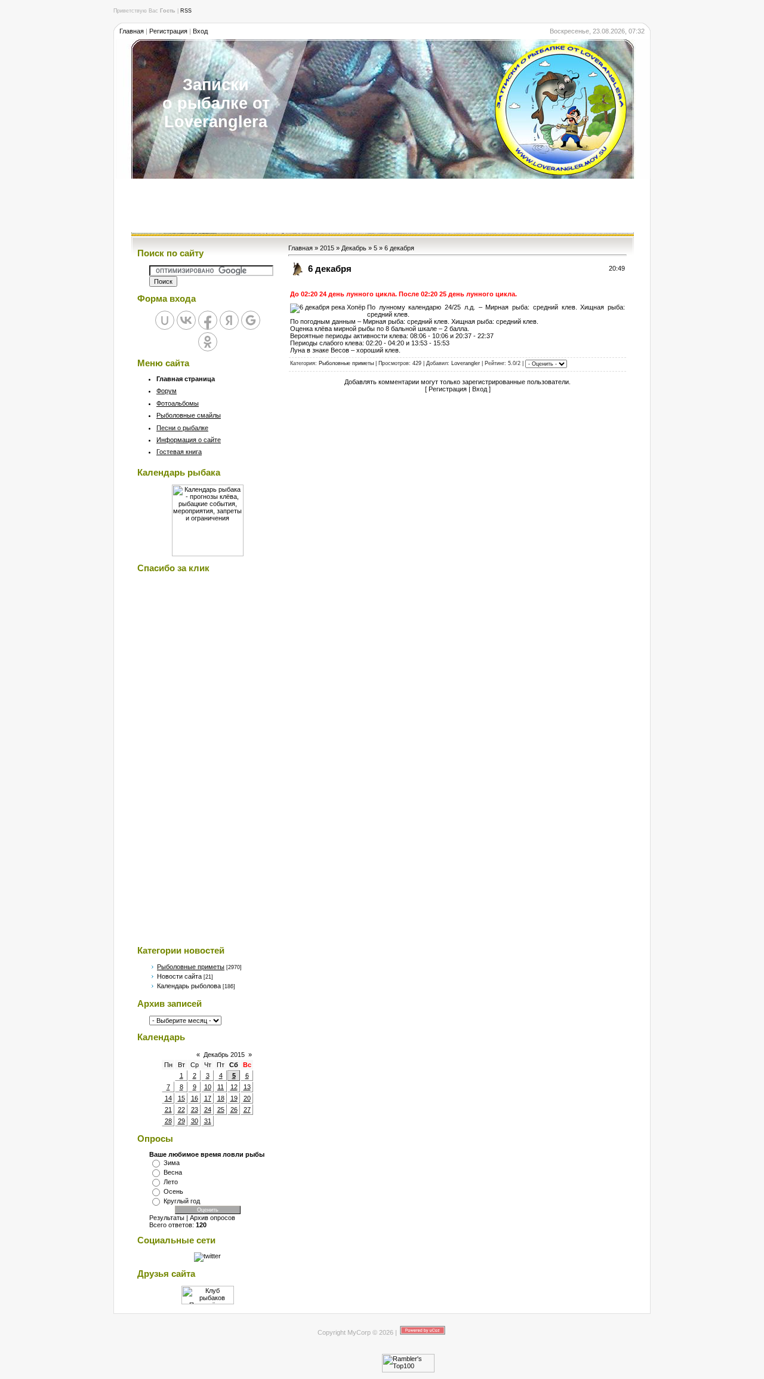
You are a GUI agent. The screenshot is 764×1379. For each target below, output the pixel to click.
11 (220, 1086)
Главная (131, 31)
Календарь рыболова (189, 985)
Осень (173, 1191)
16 (194, 1098)
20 (247, 1098)
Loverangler (465, 364)
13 (247, 1086)
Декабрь (353, 248)
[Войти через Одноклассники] (207, 341)
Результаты (166, 1217)
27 (247, 1109)
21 (168, 1109)
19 (234, 1098)
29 (181, 1120)
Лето (171, 1181)
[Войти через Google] (250, 320)
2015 (327, 248)
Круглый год (182, 1201)
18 (220, 1098)
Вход (200, 31)
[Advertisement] (382, 205)
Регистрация (168, 31)
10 (207, 1086)
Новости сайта (179, 976)
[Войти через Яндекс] (229, 320)
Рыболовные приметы (190, 966)
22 (181, 1109)
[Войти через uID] (164, 320)
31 (207, 1120)
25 (220, 1109)
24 (207, 1109)
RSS (186, 11)
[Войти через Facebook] (207, 320)
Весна (173, 1172)
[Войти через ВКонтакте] (186, 320)
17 (207, 1098)
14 (168, 1098)
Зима (172, 1162)
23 (194, 1109)
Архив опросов (212, 1217)
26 (234, 1109)
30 (194, 1120)
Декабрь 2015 (224, 1054)
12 (234, 1086)
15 (181, 1098)
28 (168, 1120)
